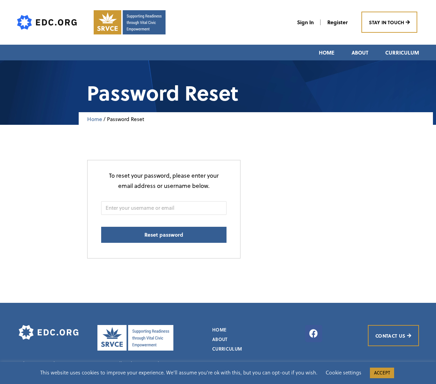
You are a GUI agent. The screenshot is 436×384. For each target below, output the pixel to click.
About (360, 52)
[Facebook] (313, 333)
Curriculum (402, 52)
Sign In (305, 22)
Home (326, 52)
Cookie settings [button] (343, 372)
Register (337, 22)
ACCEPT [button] (382, 373)
